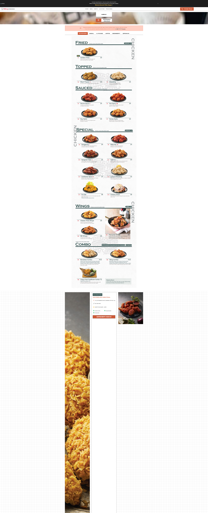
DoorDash (108, 310)
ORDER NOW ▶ (109, 5)
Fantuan (97, 312)
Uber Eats (97, 310)
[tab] (83, 33)
